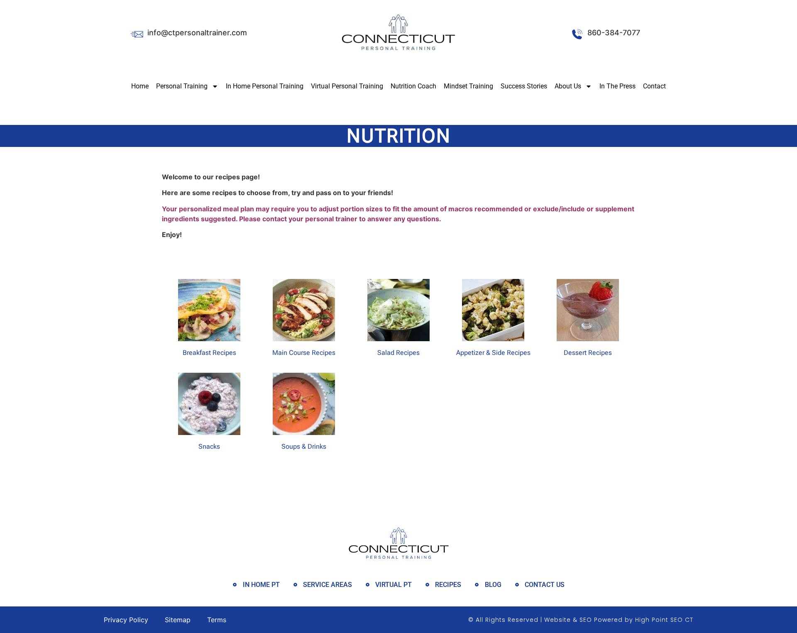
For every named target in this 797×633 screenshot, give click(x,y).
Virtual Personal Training (347, 86)
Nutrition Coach (413, 86)
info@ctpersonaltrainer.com (197, 32)
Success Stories (524, 86)
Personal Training (182, 86)
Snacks (209, 446)
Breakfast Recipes (209, 353)
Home (140, 86)
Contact (654, 86)
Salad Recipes (398, 353)
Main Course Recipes (303, 353)
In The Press (617, 86)
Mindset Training (468, 86)
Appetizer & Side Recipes (493, 353)
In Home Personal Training (264, 86)
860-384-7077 (613, 32)
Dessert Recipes (588, 353)
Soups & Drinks (303, 446)
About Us (568, 86)
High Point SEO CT (664, 620)
